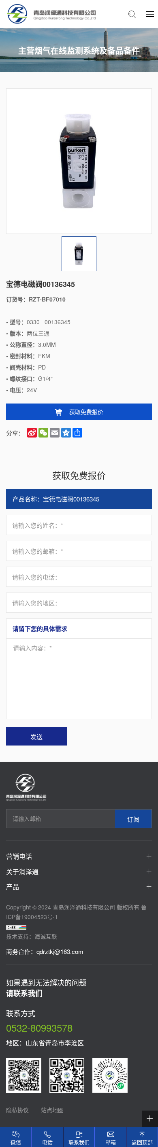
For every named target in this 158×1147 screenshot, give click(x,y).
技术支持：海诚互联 (31, 936)
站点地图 (52, 1110)
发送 (36, 736)
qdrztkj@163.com (59, 951)
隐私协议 (17, 1110)
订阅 (133, 818)
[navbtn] (150, 14)
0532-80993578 (39, 1027)
